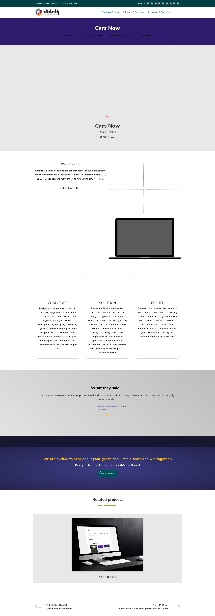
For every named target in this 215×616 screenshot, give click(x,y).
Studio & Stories (110, 12)
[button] (34, 442)
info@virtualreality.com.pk (46, 3)
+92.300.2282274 (69, 3)
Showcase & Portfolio (158, 12)
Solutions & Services (133, 12)
